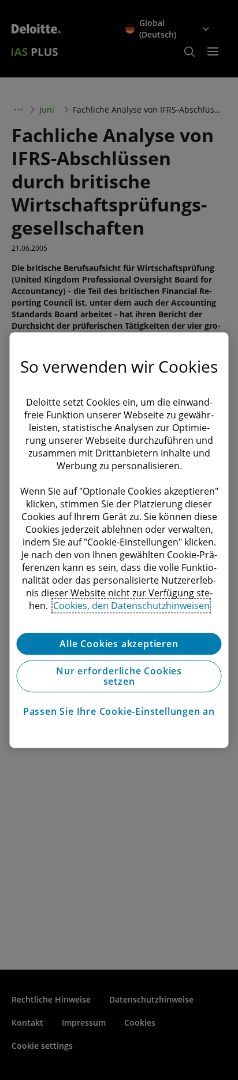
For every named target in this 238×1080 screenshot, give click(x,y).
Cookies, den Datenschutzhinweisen (131, 605)
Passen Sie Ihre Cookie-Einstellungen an (119, 711)
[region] (118, 540)
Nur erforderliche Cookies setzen (119, 676)
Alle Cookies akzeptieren (119, 643)
